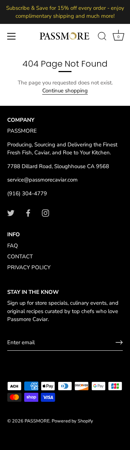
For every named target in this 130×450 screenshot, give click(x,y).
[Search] (102, 37)
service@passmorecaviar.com (42, 179)
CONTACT (20, 256)
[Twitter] (10, 212)
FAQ (12, 245)
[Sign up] (119, 342)
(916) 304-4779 (27, 193)
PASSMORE (37, 421)
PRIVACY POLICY (29, 267)
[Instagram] (45, 212)
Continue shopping (65, 90)
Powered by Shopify (72, 421)
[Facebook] (28, 212)
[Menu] (12, 36)
